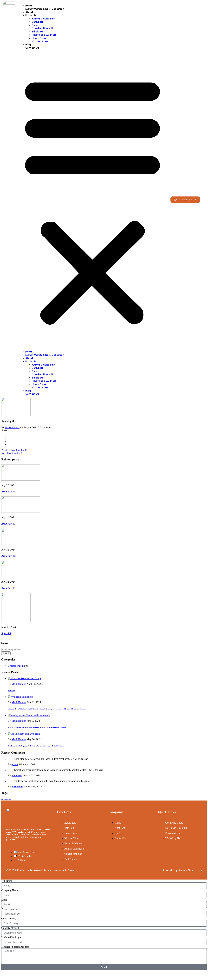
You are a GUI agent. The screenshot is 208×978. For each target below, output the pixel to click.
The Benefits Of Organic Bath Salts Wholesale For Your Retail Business (36, 746)
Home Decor (39, 38)
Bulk (34, 25)
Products (30, 15)
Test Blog (11, 690)
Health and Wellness (44, 34)
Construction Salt (42, 28)
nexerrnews (17, 786)
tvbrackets (17, 775)
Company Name (9, 890)
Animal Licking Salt (43, 18)
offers (3, 799)
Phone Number (9, 909)
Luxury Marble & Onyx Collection (44, 8)
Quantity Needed (10, 928)
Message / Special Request (15, 946)
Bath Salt (37, 21)
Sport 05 (6, 633)
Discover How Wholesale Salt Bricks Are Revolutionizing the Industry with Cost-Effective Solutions (47, 709)
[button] (92, 199)
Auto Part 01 (8, 588)
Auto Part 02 (8, 556)
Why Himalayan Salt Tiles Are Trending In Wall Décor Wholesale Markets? (37, 727)
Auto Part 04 (8, 491)
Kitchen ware (40, 41)
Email (4, 899)
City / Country (8, 918)
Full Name (6, 881)
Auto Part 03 (8, 523)
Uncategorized (15, 665)
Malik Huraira (12, 427)
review (8, 799)
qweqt (15, 764)
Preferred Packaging (11, 937)
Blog (28, 44)
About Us (30, 12)
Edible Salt (38, 31)
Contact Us (32, 47)
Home (28, 5)
